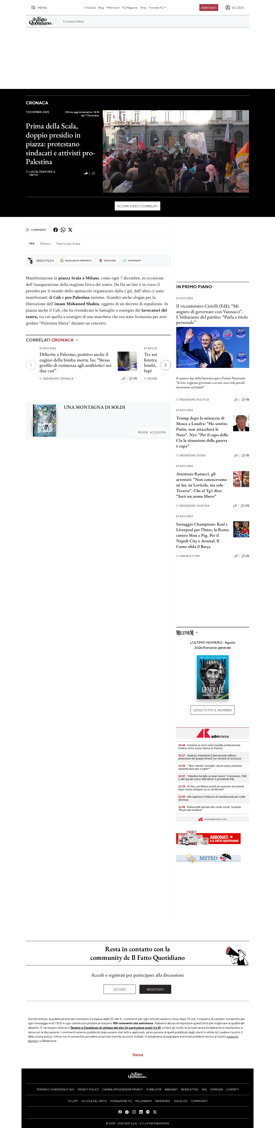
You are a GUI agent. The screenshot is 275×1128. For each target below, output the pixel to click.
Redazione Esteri (191, 455)
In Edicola (90, 7)
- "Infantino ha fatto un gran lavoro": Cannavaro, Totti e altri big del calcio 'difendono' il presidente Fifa (212, 778)
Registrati (155, 989)
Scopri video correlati (137, 206)
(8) (97, 173)
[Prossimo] (165, 365)
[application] (175, 151)
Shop (143, 7)
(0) (135, 378)
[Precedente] (31, 365)
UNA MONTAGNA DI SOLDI (94, 407)
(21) (247, 505)
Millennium (112, 7)
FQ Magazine (130, 7)
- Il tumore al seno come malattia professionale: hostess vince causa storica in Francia (209, 747)
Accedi (120, 989)
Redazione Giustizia (192, 505)
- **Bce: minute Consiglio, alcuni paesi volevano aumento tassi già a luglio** (210, 767)
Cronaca (37, 102)
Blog (101, 7)
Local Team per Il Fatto (41, 173)
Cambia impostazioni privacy (122, 1089)
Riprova (138, 1054)
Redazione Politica (192, 399)
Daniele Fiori (188, 556)
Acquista (152, 432)
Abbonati (209, 7)
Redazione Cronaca (56, 378)
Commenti (38, 230)
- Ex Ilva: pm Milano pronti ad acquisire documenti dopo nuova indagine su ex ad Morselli (211, 788)
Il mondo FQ (156, 7)
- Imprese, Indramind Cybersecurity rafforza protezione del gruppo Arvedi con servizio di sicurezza (209, 757)
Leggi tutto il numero (212, 710)
